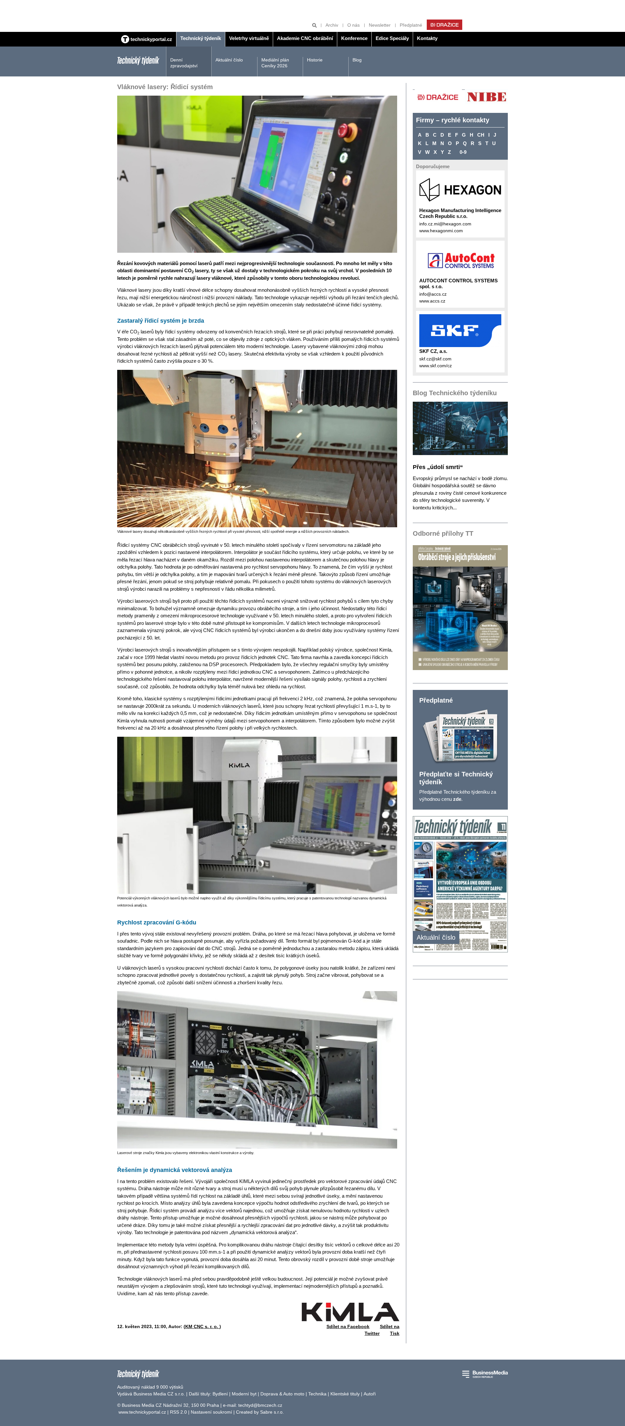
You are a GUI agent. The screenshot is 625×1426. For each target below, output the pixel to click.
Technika (317, 1393)
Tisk (394, 1333)
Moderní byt (244, 1393)
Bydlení (220, 1393)
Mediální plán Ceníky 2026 (275, 62)
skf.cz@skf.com (435, 358)
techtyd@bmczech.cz (260, 1405)
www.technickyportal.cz (142, 1412)
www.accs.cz (432, 300)
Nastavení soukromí (211, 1412)
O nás (353, 25)
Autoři (370, 1393)
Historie (315, 59)
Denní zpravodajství (184, 62)
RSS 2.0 (178, 1412)
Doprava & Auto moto (282, 1393)
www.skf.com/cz (435, 365)
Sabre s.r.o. (272, 1412)
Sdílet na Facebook (347, 1326)
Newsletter (380, 25)
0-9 (463, 152)
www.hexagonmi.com (441, 230)
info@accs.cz (433, 294)
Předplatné (411, 25)
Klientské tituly (345, 1393)
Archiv (332, 25)
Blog (357, 59)
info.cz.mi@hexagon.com (445, 223)
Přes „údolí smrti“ (438, 467)
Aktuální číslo (229, 59)
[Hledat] (314, 25)
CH (480, 135)
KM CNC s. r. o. (202, 1326)
